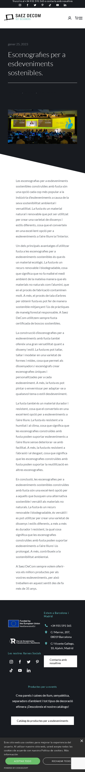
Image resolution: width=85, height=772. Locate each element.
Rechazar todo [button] (61, 761)
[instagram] (20, 5)
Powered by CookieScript (16, 768)
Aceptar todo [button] (22, 761)
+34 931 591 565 (61, 625)
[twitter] (35, 5)
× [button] (81, 741)
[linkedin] (65, 5)
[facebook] (27, 5)
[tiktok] (50, 5)
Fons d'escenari (47, 92)
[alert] (42, 755)
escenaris (29, 92)
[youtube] (57, 5)
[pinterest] (42, 5)
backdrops (15, 92)
